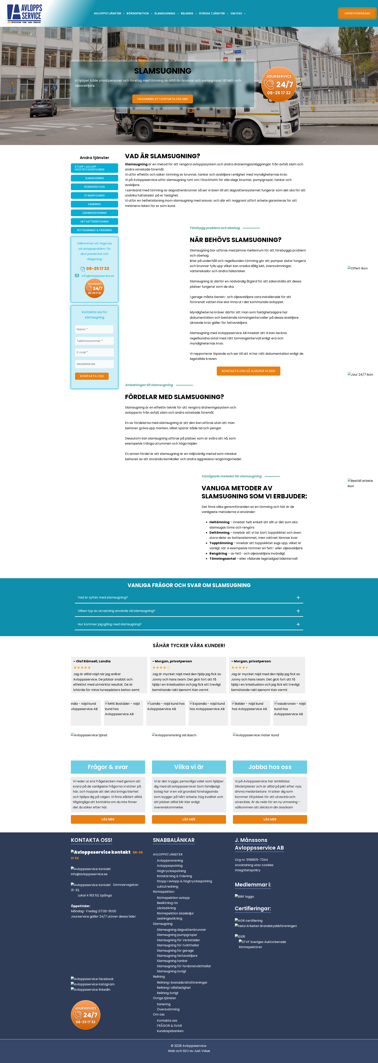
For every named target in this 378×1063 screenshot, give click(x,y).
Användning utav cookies (254, 865)
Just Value (202, 1051)
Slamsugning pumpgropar (177, 935)
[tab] (189, 597)
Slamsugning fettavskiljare (177, 955)
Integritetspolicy (247, 870)
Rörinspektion (163, 891)
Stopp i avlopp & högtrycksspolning (184, 881)
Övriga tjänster (164, 998)
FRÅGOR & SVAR (169, 1025)
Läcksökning (166, 908)
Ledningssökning (169, 918)
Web (172, 1051)
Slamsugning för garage (175, 950)
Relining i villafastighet (174, 987)
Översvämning (168, 1009)
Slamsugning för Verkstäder (178, 940)
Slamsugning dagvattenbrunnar (181, 929)
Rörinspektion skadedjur (175, 913)
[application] (123, 13)
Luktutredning (167, 886)
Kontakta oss (167, 1020)
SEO (186, 1051)
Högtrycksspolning (171, 871)
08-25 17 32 (97, 268)
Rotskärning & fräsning (174, 876)
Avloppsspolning (170, 865)
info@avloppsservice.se (98, 276)
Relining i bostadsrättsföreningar (182, 982)
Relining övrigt (168, 993)
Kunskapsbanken (170, 1031)
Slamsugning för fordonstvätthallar (184, 966)
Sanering (163, 1004)
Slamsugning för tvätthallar (178, 945)
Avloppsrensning (170, 860)
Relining (159, 976)
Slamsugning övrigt (171, 971)
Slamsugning (162, 924)
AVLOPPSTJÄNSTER (168, 854)
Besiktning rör (167, 903)
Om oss (159, 1014)
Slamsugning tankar (172, 961)
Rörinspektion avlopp (173, 897)
